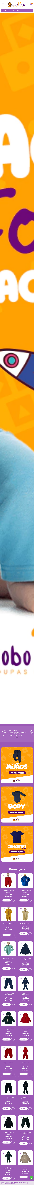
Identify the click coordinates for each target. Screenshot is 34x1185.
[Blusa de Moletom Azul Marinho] (30, 969)
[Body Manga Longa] (13, 968)
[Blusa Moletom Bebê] (30, 900)
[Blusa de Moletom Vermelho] (30, 1039)
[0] (30, 4)
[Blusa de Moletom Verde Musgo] (13, 1039)
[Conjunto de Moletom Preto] (30, 1108)
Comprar (6, 900)
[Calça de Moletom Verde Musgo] (30, 1143)
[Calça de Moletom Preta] (13, 1108)
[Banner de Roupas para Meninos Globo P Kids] (17, 765)
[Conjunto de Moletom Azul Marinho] (30, 1004)
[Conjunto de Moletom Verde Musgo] (13, 1178)
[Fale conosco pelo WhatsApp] (31, 1178)
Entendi (30, 1183)
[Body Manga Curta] (30, 933)
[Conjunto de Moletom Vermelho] (30, 1074)
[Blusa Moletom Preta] (13, 1142)
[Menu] (3, 4)
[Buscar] (31, 10)
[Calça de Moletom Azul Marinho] (13, 1004)
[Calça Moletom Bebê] (13, 900)
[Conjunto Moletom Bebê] (13, 935)
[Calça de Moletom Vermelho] (13, 1074)
